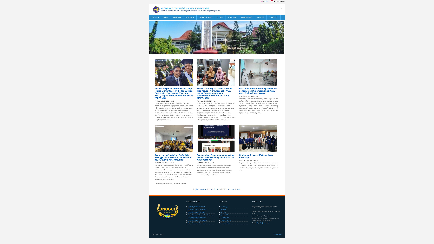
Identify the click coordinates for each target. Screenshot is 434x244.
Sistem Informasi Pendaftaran (197, 220)
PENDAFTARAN (246, 17)
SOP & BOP (190, 17)
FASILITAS (260, 17)
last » (238, 189)
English (265, 1)
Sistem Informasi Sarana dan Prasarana (200, 215)
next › (233, 189)
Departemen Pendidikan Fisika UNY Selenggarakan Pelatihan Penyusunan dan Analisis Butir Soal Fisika (173, 157)
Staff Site (223, 212)
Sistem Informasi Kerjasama (196, 218)
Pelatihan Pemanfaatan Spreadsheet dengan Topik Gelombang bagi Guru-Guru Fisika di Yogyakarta (258, 91)
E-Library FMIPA (226, 220)
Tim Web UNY (278, 234)
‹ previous (203, 189)
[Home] (183, 9)
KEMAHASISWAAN (205, 17)
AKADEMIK (177, 17)
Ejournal (223, 209)
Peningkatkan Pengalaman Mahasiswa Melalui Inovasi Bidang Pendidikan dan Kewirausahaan (216, 157)
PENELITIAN (232, 17)
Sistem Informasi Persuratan (197, 223)
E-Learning (224, 207)
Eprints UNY (224, 215)
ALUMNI (220, 17)
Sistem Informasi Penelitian (196, 212)
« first (196, 189)
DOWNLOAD (273, 17)
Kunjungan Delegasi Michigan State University (256, 156)
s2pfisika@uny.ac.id (262, 223)
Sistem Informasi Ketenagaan (197, 209)
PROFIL (166, 17)
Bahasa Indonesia (279, 1)
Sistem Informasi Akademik (196, 207)
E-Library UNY (225, 218)
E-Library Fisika (225, 223)
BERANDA (155, 17)
